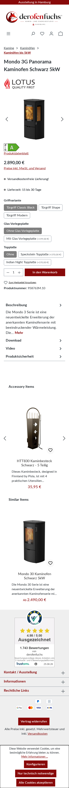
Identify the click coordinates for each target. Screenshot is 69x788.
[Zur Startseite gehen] (34, 17)
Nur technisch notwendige (36, 773)
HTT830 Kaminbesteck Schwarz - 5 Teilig (34, 463)
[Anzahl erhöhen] (19, 272)
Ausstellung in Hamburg (34, 2)
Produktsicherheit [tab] (20, 356)
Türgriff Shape (50, 207)
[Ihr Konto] (51, 33)
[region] (34, 118)
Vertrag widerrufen (34, 721)
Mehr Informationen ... (34, 757)
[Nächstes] (62, 119)
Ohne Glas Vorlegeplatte (23, 230)
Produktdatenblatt (16, 153)
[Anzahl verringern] (8, 272)
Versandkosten (38, 733)
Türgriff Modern (17, 215)
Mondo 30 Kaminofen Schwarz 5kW (34, 576)
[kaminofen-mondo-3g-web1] (34, 118)
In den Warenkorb (45, 272)
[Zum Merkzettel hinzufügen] (50, 450)
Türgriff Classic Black (20, 207)
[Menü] (8, 33)
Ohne (10, 254)
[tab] (34, 318)
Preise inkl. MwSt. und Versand (25, 168)
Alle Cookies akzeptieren (36, 782)
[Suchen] (33, 33)
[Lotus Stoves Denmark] (34, 83)
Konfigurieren (35, 764)
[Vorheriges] (7, 119)
